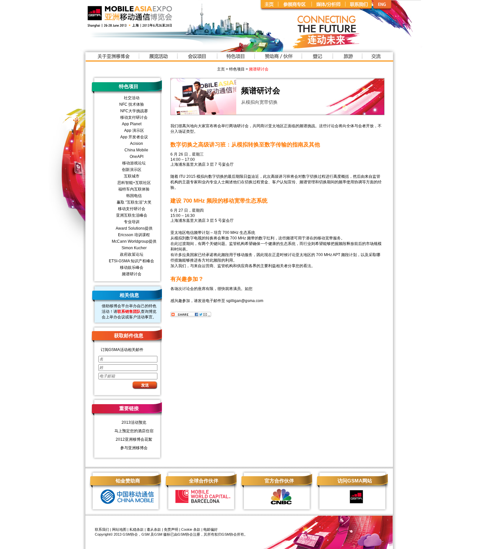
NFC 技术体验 (131, 104)
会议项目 (197, 57)
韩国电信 (134, 195)
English (396, 5)
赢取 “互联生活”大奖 (134, 202)
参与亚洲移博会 (134, 448)
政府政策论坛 (131, 254)
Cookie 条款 (190, 529)
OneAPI (136, 156)
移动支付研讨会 (134, 117)
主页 (221, 69)
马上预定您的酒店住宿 (133, 431)
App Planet (131, 124)
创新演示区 (131, 169)
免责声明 (171, 529)
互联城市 (131, 176)
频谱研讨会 (259, 69)
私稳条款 (136, 529)
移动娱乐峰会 (131, 267)
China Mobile (136, 150)
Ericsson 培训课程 (134, 235)
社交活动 (131, 98)
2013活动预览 (134, 422)
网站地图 (119, 529)
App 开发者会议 (134, 137)
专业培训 (131, 222)
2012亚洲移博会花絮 (134, 439)
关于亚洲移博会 (113, 57)
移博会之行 (347, 57)
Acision (136, 143)
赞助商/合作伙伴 (277, 57)
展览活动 (158, 57)
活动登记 (316, 57)
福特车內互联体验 (134, 189)
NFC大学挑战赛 (134, 111)
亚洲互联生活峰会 (131, 215)
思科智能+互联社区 (134, 182)
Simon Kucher (134, 248)
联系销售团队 (129, 311)
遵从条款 (154, 529)
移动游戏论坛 (134, 163)
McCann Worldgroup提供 (134, 241)
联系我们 (102, 529)
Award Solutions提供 (134, 228)
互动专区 (375, 57)
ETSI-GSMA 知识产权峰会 (131, 261)
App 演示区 (134, 130)
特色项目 (235, 57)
